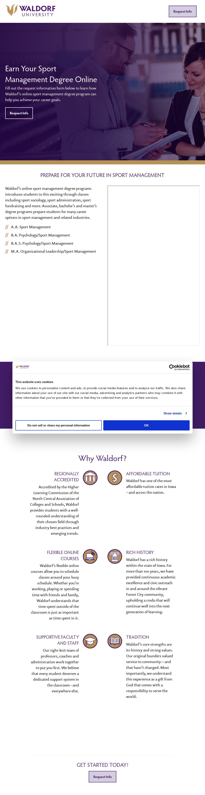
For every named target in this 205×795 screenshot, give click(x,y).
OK (146, 425)
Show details (173, 413)
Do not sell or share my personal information (58, 425)
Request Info (182, 11)
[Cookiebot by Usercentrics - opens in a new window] (172, 367)
